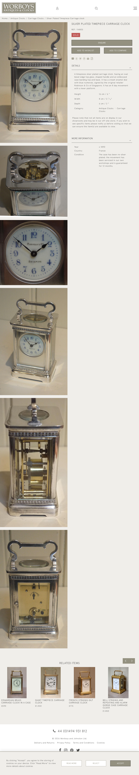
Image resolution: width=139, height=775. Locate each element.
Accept (120, 763)
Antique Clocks (18, 18)
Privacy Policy (63, 743)
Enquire (102, 43)
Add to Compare (118, 50)
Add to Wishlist (85, 50)
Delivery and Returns (44, 743)
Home (5, 18)
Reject (96, 763)
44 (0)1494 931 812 (72, 731)
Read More (72, 763)
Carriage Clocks (36, 18)
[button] (96, 8)
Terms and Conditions (83, 743)
